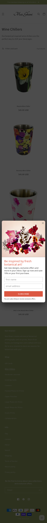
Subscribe (23, 294)
